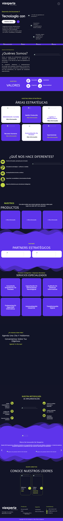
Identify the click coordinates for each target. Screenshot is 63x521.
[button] (59, 3)
